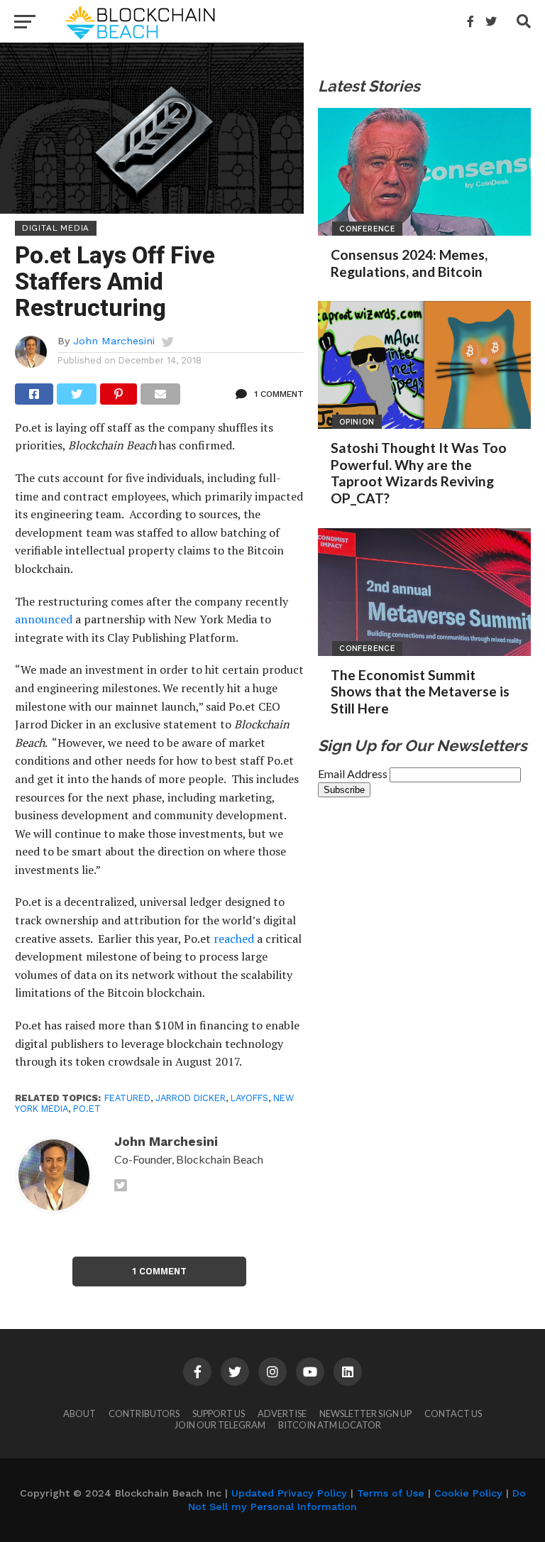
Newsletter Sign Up (365, 1413)
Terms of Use (390, 1493)
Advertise (282, 1413)
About (79, 1413)
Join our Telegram (220, 1425)
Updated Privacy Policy (289, 1493)
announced (43, 619)
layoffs (249, 1098)
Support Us (218, 1413)
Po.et (87, 1108)
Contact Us (453, 1413)
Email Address (354, 773)
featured (127, 1098)
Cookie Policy (468, 1493)
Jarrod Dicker (190, 1098)
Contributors (144, 1413)
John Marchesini (114, 340)
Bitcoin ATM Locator (329, 1425)
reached (234, 938)
